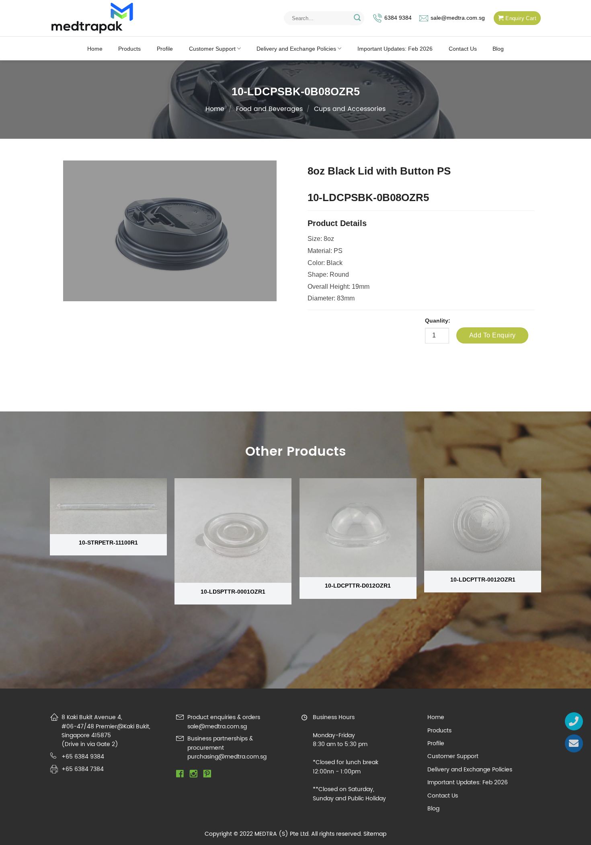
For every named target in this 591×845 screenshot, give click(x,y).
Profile (165, 48)
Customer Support (212, 48)
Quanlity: (437, 320)
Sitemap (374, 834)
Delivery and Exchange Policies (296, 48)
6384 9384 (398, 18)
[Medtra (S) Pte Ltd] (92, 18)
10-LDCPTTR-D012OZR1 (358, 585)
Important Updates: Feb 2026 (395, 48)
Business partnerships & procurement (220, 743)
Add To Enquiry (492, 335)
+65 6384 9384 (83, 756)
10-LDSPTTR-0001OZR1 (233, 591)
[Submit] (357, 18)
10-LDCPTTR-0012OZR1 (482, 579)
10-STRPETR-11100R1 (108, 542)
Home (95, 48)
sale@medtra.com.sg (458, 18)
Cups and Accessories (350, 109)
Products (129, 48)
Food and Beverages (269, 109)
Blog (498, 48)
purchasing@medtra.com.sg (227, 756)
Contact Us (463, 48)
